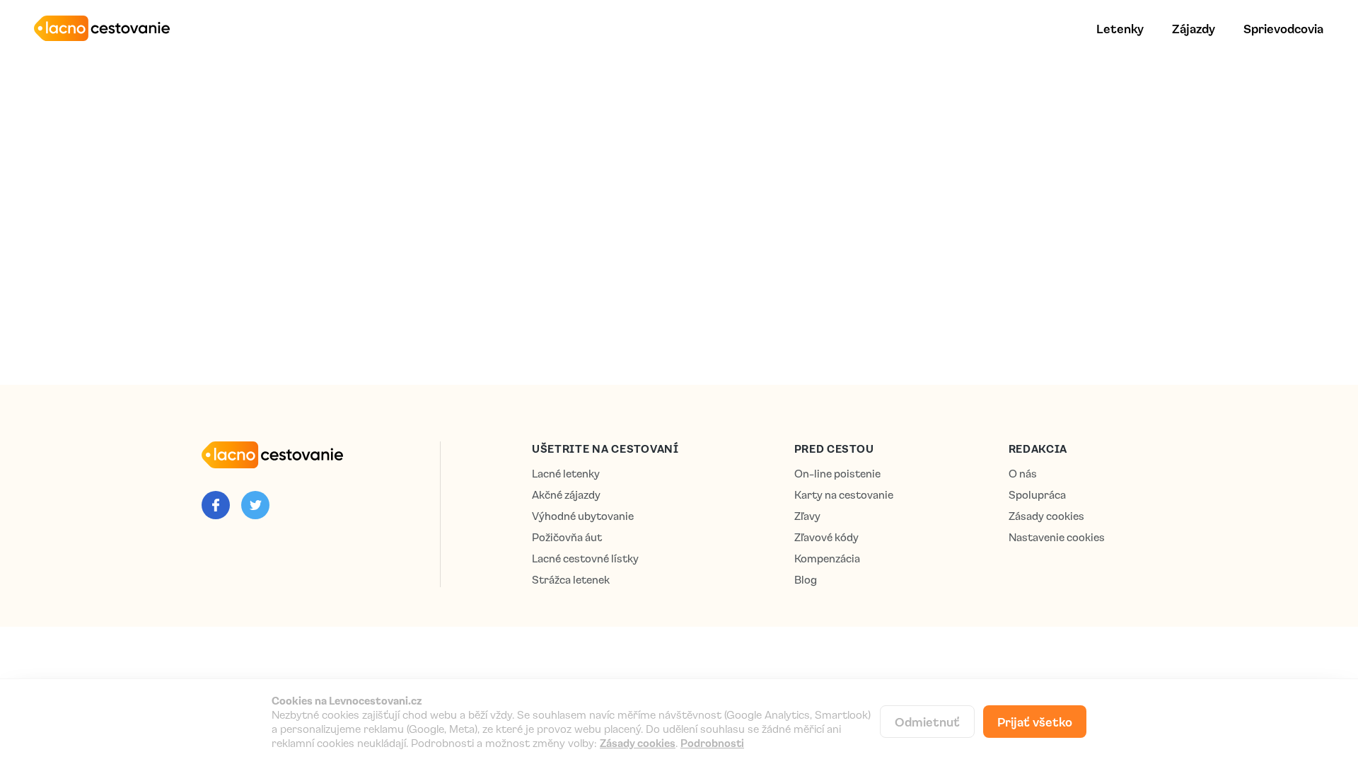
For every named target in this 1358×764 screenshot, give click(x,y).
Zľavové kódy (826, 537)
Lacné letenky (566, 473)
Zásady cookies (1046, 516)
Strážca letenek (571, 579)
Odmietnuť (927, 721)
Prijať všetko (1034, 721)
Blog (805, 579)
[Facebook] (216, 505)
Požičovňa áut (567, 537)
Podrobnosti (712, 743)
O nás (1023, 473)
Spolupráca (1037, 495)
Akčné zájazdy (566, 495)
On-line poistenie (837, 473)
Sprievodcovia (1283, 28)
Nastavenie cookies (1057, 537)
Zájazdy (1193, 28)
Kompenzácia (827, 558)
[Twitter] (255, 505)
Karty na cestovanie (843, 495)
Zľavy (807, 516)
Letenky (1120, 28)
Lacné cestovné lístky (585, 558)
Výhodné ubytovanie (583, 516)
